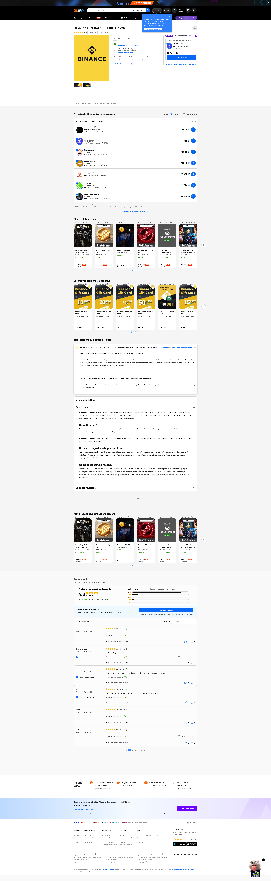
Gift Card (83, 23)
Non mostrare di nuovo (153, 29)
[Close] (268, 3)
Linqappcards (89, 173)
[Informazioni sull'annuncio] (95, 127)
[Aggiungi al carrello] (193, 129)
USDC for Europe (161, 347)
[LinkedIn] (195, 854)
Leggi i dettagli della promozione (84, 809)
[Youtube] (177, 854)
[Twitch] (181, 854)
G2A (76, 23)
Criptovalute (92, 23)
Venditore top (89, 141)
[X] (192, 854)
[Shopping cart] (194, 10)
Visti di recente (87, 103)
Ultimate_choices (180, 43)
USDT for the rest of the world (184, 347)
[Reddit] (185, 854)
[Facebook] (174, 854)
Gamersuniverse (90, 150)
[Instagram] (188, 854)
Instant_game (89, 161)
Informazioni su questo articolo (106, 103)
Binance (101, 23)
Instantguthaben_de (92, 129)
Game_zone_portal (91, 194)
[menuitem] (78, 17)
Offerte (76, 103)
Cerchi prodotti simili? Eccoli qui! (92, 280)
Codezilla (87, 183)
